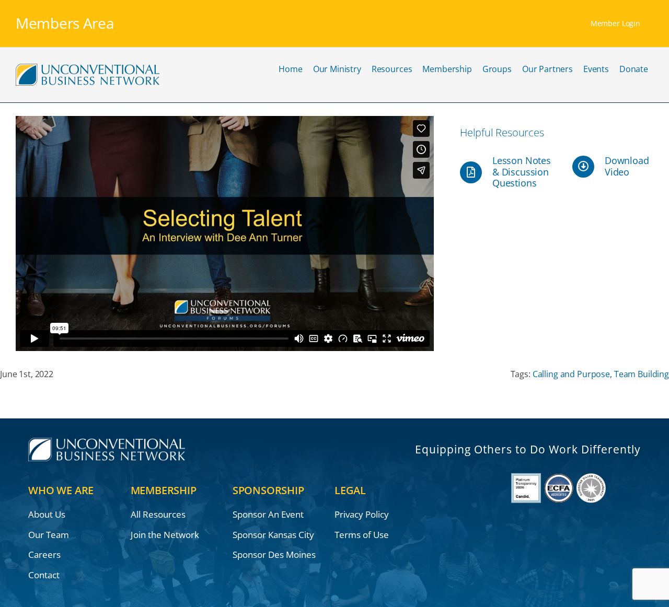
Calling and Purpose (571, 374)
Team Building (641, 374)
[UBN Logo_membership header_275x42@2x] (87, 67)
